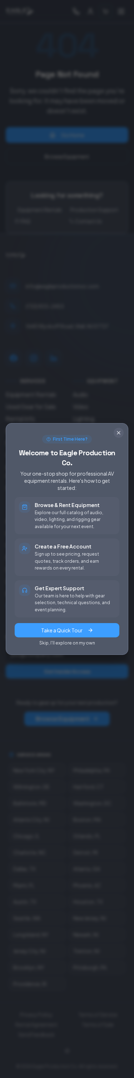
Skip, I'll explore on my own (67, 643)
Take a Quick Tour (62, 630)
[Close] (119, 433)
